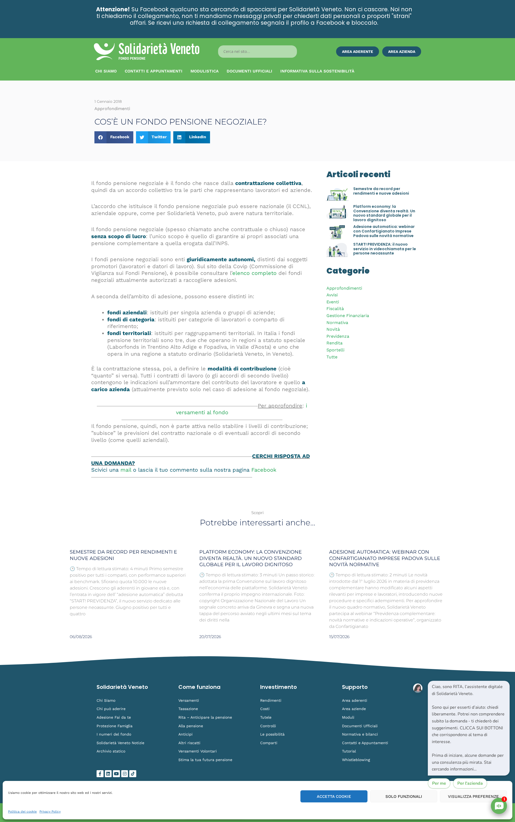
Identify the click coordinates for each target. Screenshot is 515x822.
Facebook (263, 470)
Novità (333, 329)
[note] (469, 728)
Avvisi (332, 294)
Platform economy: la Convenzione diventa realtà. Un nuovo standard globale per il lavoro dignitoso (384, 213)
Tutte (331, 356)
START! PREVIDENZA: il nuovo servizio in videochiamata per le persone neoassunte (384, 249)
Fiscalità (335, 308)
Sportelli (335, 349)
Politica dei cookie (22, 811)
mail (125, 470)
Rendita (334, 342)
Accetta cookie (334, 796)
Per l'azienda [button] (470, 783)
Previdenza (337, 336)
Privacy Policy (50, 811)
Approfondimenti (344, 288)
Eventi (332, 301)
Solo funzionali (403, 796)
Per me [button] (439, 783)
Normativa (337, 322)
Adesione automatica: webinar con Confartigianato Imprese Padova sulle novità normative (384, 231)
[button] (113, 137)
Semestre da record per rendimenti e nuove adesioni (381, 191)
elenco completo (254, 273)
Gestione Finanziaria (347, 315)
